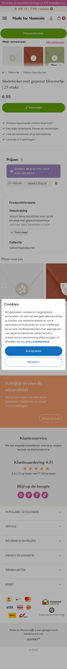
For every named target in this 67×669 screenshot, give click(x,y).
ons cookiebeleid (37, 341)
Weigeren (33, 362)
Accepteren (33, 351)
